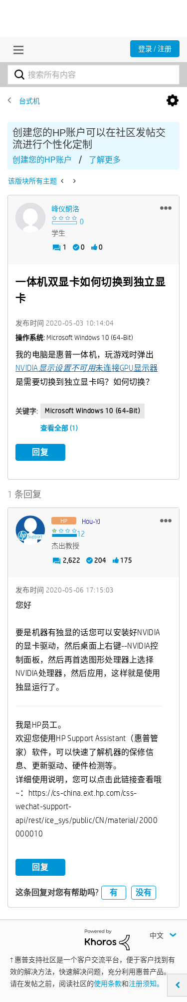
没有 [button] (144, 892)
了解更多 (105, 160)
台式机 (29, 100)
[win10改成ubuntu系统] (73, 180)
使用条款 (108, 983)
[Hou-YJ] (30, 530)
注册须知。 (146, 983)
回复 (40, 452)
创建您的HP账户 (42, 160)
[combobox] (93, 74)
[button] (166, 208)
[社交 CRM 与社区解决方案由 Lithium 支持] (107, 939)
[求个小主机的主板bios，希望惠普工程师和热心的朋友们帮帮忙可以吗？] (63, 180)
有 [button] (114, 892)
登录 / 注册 (155, 48)
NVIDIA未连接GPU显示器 (86, 368)
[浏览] (15, 49)
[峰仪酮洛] (30, 218)
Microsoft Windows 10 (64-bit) (92, 410)
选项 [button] (172, 100)
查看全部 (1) (59, 427)
